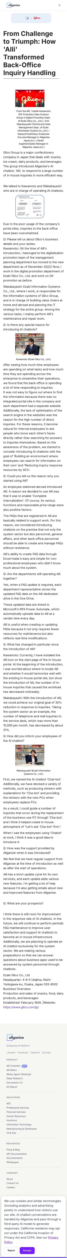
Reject (11, 1250)
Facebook (23, 1052)
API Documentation (17, 1153)
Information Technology (19, 1124)
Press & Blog (13, 1149)
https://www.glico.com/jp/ (21, 1007)
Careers (11, 1187)
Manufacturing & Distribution (22, 1128)
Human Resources (16, 1116)
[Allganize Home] (13, 5)
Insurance (12, 1120)
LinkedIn (11, 1052)
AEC (9, 1103)
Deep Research (15, 1078)
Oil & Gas (11, 1132)
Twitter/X (35, 1052)
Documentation (15, 1158)
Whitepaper (13, 1162)
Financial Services (16, 1111)
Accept (27, 1250)
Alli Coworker (16, 1065)
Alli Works (12, 1070)
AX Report (12, 1086)
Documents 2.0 (15, 1082)
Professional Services (18, 1107)
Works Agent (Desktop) (19, 1074)
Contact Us (12, 1183)
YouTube (46, 1052)
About (10, 1179)
